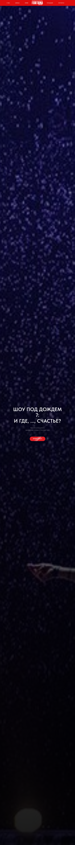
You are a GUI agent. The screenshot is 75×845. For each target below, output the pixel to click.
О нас (8, 3)
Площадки (50, 3)
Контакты (61, 3)
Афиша (17, 3)
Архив (26, 3)
